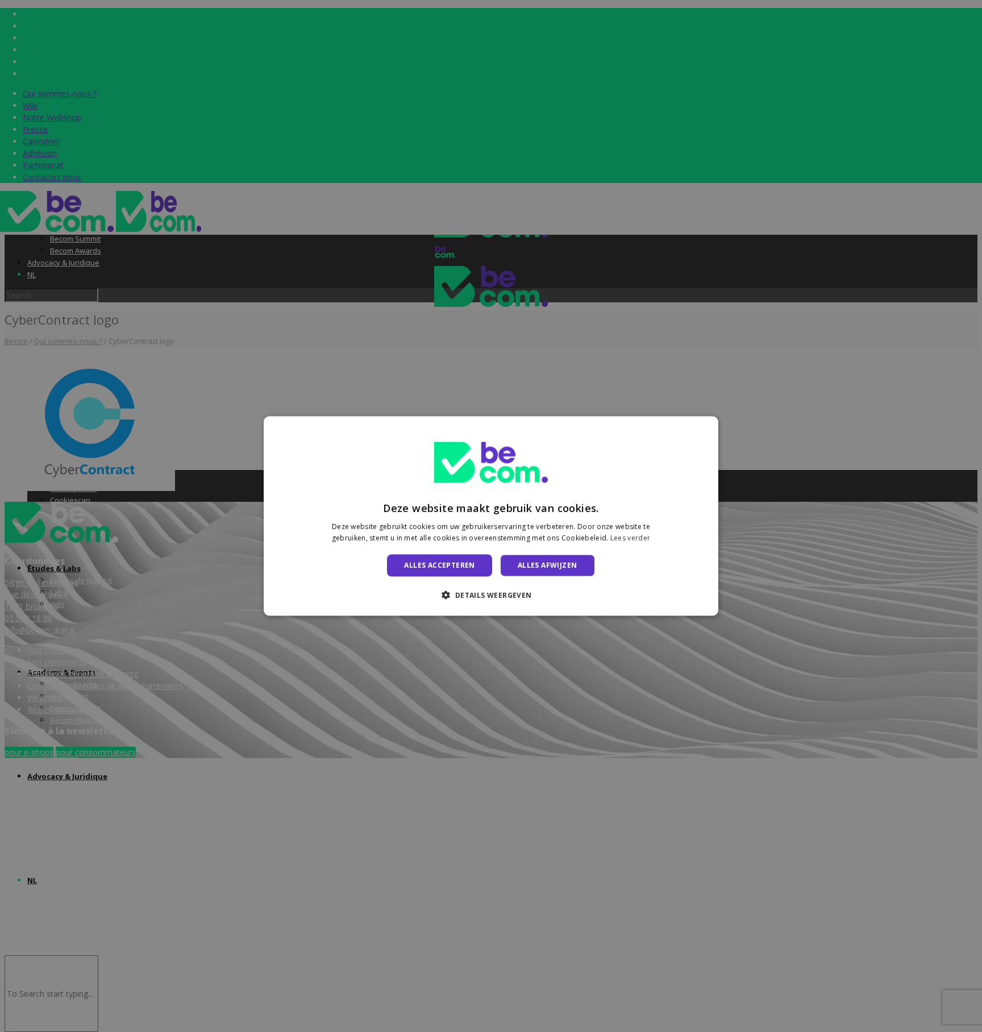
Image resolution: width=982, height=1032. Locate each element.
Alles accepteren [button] (439, 565)
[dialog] (491, 516)
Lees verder (630, 537)
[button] (490, 594)
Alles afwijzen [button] (547, 565)
